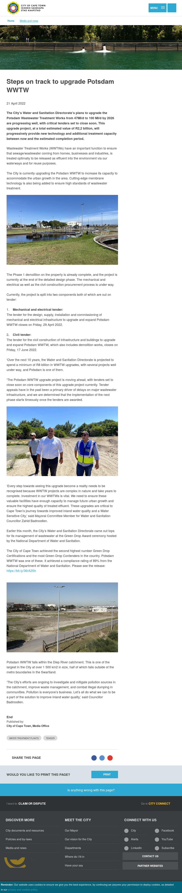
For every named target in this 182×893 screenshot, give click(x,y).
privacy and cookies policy (22, 889)
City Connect (160, 803)
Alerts (134, 839)
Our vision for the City (78, 839)
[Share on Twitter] (102, 757)
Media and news (29, 20)
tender (50, 738)
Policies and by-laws (19, 839)
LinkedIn (136, 848)
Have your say (74, 865)
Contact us (150, 856)
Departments (73, 848)
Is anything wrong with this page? (91, 790)
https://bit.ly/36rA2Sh (21, 570)
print (107, 774)
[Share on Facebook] (94, 757)
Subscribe (167, 848)
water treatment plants (24, 738)
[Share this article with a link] (110, 757)
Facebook (167, 830)
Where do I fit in (74, 857)
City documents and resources (25, 830)
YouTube (167, 839)
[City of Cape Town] (26, 8)
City (133, 830)
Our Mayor (71, 830)
